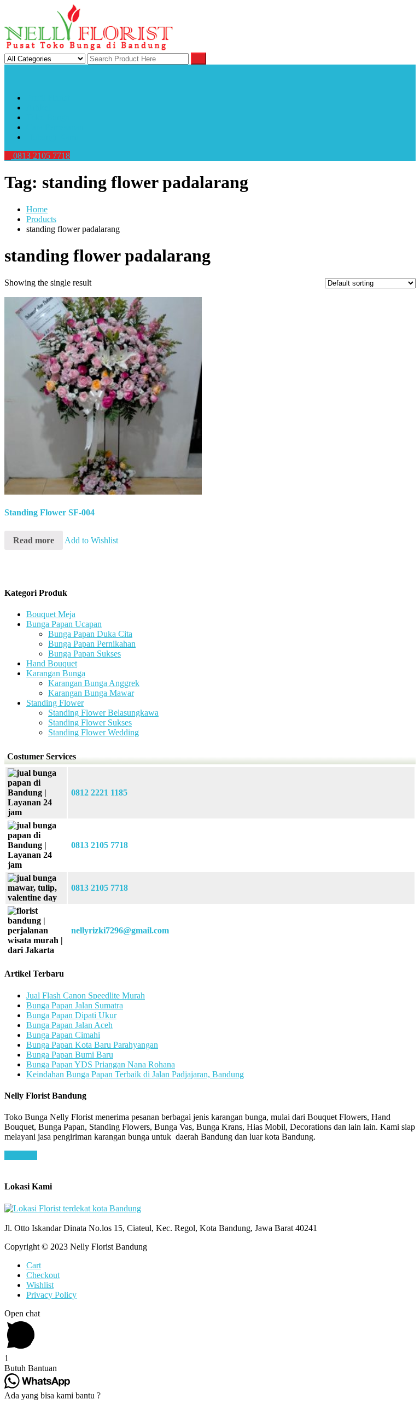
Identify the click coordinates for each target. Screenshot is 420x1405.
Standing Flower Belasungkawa (103, 712)
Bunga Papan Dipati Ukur (71, 1015)
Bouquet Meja (50, 614)
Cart (33, 1265)
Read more (33, 540)
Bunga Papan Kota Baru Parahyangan (92, 1044)
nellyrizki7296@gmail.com (120, 930)
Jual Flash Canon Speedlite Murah (85, 995)
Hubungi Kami (52, 137)
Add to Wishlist (91, 540)
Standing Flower (55, 702)
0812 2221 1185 (99, 792)
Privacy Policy (51, 1294)
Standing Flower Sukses (90, 722)
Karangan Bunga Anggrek (93, 683)
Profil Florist (47, 97)
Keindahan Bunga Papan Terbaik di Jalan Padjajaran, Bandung (135, 1074)
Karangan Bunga (55, 673)
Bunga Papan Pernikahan (92, 643)
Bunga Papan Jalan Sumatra (74, 1005)
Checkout (43, 1275)
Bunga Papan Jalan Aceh (69, 1025)
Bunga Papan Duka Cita (90, 633)
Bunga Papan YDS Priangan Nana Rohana (100, 1064)
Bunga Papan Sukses (84, 653)
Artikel (38, 107)
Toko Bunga (47, 117)
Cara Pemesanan (55, 127)
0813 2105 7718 (40, 155)
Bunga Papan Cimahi (63, 1035)
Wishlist (40, 1285)
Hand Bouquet (51, 663)
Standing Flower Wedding (93, 732)
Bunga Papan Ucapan (64, 624)
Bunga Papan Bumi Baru (69, 1054)
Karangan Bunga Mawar (91, 693)
